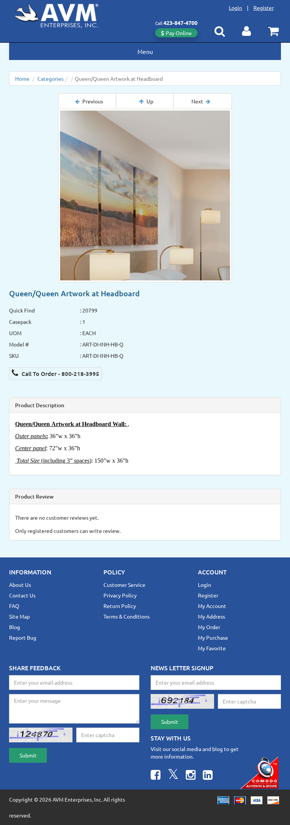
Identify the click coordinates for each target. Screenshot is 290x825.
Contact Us (22, 595)
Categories (50, 78)
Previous (92, 101)
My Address (211, 616)
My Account (212, 605)
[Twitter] (173, 775)
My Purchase (213, 637)
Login (235, 7)
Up (150, 101)
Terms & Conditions (126, 616)
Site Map (19, 616)
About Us (20, 584)
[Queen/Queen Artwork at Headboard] (145, 195)
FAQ (14, 605)
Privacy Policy (120, 595)
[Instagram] (191, 775)
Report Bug (22, 637)
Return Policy (119, 605)
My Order (209, 626)
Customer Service (124, 584)
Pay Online (179, 32)
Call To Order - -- (59, 373)
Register (263, 7)
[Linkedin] (208, 775)
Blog (14, 626)
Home (22, 78)
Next (197, 101)
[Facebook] (155, 775)
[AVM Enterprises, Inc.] (62, 14)
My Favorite (212, 648)
